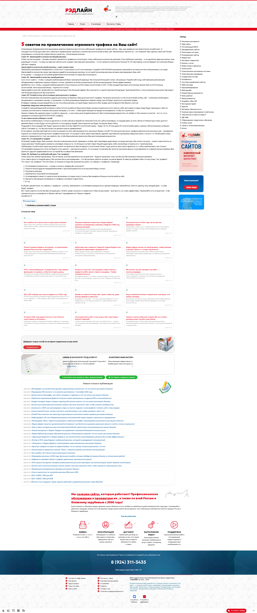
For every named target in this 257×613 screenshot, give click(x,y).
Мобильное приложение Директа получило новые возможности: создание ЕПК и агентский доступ (71, 398)
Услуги (82, 24)
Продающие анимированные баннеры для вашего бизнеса (55, 469)
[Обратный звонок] (3, 610)
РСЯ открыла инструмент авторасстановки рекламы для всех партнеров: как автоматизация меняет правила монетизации (80, 462)
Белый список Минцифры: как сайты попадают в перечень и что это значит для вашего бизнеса (69, 395)
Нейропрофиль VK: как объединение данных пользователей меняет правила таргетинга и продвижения (73, 417)
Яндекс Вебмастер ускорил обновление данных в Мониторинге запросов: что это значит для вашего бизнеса (76, 434)
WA (136, 570)
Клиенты (103, 586)
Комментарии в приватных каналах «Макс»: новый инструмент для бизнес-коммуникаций (68, 450)
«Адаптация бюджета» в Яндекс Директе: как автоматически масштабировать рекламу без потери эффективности (78, 437)
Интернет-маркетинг (34, 36)
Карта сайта (72, 589)
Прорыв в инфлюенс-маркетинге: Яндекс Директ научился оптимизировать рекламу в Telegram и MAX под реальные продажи (97, 224)
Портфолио (72, 581)
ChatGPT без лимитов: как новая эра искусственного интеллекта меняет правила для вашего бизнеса (72, 414)
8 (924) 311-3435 (128, 562)
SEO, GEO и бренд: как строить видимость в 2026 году (45, 294)
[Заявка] (8, 610)
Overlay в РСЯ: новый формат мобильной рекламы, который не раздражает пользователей (68, 440)
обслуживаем (81, 498)
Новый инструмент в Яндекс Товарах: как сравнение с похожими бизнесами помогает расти (69, 430)
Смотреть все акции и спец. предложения (83, 377)
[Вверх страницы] (253, 610)
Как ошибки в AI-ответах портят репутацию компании (45, 222)
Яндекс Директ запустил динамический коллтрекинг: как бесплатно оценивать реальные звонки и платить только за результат (83, 424)
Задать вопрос (73, 583)
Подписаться (32, 347)
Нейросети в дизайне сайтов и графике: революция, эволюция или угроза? (61, 459)
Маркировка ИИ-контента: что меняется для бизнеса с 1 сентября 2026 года (61, 392)
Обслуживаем (129, 29)
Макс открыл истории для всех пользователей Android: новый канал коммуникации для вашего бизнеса (74, 427)
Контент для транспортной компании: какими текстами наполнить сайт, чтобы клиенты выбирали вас (72, 405)
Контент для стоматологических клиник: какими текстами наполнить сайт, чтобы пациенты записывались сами (76, 466)
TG (140, 570)
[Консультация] (13, 610)
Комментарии (29, 201)
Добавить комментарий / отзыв (41, 205)
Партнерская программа (109, 581)
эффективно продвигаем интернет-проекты (150, 29)
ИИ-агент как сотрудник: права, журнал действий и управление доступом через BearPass (67, 482)
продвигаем (104, 498)
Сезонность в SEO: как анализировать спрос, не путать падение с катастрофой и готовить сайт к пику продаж (75, 408)
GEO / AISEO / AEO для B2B (42, 479)
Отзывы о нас (105, 589)
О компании (96, 24)
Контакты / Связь (114, 24)
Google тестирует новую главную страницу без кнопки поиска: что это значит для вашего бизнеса (70, 401)
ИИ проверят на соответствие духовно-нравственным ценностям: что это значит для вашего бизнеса (72, 389)
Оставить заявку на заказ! (123, 377)
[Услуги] (18, 610)
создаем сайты (88, 494)
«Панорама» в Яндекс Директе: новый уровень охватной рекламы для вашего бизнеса (66, 443)
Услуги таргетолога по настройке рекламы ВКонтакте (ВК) (54, 472)
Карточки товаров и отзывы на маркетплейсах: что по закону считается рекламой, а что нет (68, 446)
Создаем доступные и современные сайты (97, 29)
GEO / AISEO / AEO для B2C (42, 475)
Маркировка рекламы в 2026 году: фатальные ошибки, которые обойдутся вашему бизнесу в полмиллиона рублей (78, 456)
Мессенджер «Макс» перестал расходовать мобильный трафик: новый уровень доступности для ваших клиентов (77, 421)
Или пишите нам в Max (125, 570)
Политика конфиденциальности (111, 591)
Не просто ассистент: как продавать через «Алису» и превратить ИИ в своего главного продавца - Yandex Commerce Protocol (95, 272)
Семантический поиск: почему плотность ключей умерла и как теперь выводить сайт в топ (67, 411)
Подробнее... (98, 369)
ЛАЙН (78, 10)
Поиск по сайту (73, 586)
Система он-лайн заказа (77, 578)
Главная (71, 24)
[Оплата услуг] (23, 610)
